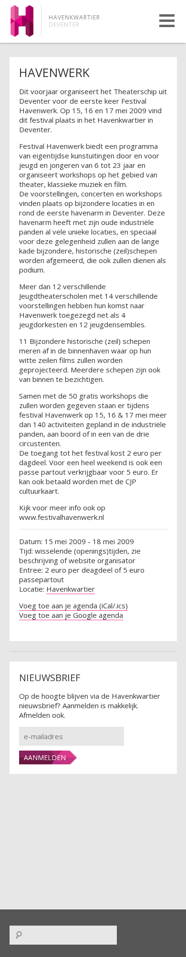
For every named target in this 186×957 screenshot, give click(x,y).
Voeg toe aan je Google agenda (71, 615)
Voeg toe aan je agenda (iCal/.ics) (73, 605)
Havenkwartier (70, 589)
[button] (167, 20)
